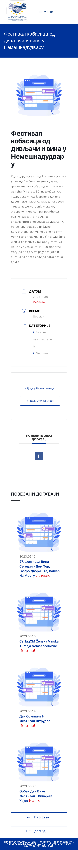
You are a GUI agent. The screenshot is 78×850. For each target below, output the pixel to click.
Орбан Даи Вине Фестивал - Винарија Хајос (35, 796)
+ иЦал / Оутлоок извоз (40, 400)
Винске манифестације (42, 339)
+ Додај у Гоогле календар (40, 388)
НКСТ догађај (35, 831)
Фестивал (42, 353)
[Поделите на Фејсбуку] (39, 456)
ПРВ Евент (42, 817)
